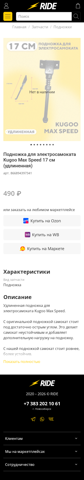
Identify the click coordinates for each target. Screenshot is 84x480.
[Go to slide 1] (31, 144)
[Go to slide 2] (34, 144)
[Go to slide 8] (53, 144)
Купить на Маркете (45, 248)
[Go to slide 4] (40, 144)
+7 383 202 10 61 (42, 403)
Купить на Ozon (45, 220)
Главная (19, 26)
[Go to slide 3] (37, 144)
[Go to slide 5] (43, 144)
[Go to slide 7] (50, 144)
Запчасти (40, 26)
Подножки (63, 26)
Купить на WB (45, 234)
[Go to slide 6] (46, 144)
